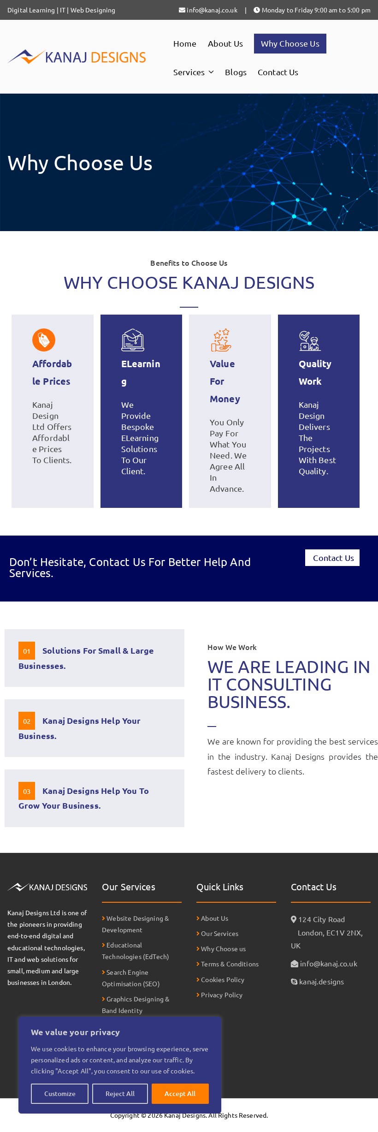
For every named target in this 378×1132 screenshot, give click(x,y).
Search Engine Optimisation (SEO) (131, 978)
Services (189, 72)
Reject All (120, 1093)
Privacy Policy (221, 994)
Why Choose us (223, 948)
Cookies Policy (222, 979)
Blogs (236, 72)
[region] (119, 1065)
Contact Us (278, 72)
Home (185, 43)
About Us (225, 43)
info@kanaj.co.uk (328, 963)
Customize (60, 1093)
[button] (209, 72)
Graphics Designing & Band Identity (135, 1004)
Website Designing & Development (135, 924)
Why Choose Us (290, 43)
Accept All (180, 1093)
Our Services (219, 933)
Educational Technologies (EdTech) (135, 950)
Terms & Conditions (229, 963)
